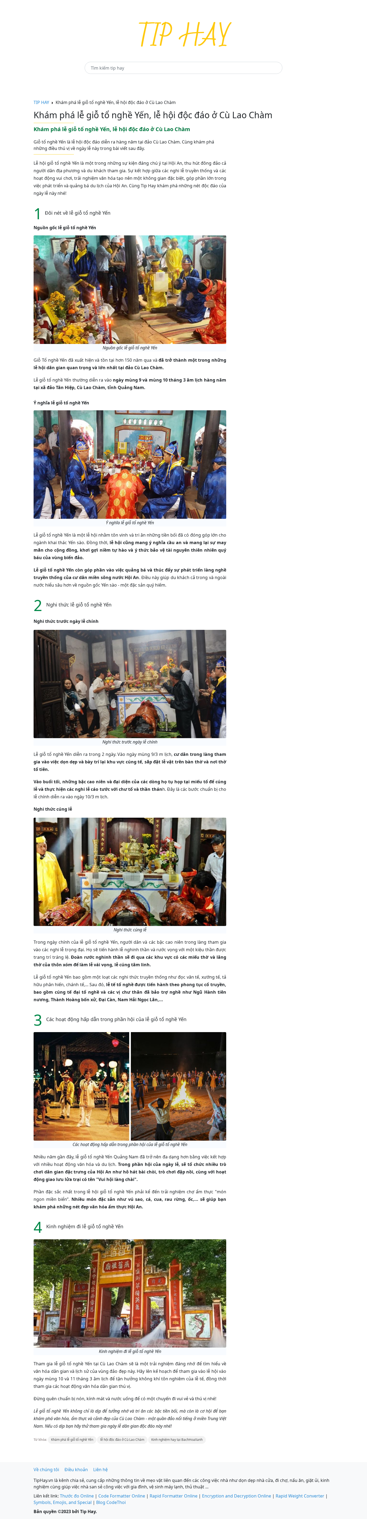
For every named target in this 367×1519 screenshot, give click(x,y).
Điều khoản (76, 1470)
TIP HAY (41, 102)
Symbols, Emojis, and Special (63, 1502)
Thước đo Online (77, 1496)
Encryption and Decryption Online (236, 1496)
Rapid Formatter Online (173, 1496)
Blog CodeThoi (111, 1502)
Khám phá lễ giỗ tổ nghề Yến (72, 1439)
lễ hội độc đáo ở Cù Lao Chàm (122, 1439)
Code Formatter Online (121, 1496)
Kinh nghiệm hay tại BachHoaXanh (177, 1439)
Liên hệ (100, 1470)
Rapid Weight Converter (300, 1496)
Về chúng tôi (46, 1470)
